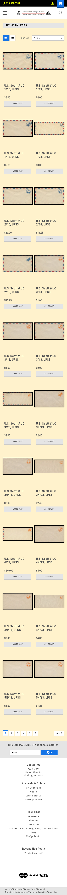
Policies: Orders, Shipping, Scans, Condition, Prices (33, 828)
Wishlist (33, 792)
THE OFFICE (33, 816)
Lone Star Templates (47, 892)
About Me (33, 820)
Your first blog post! (34, 853)
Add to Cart (18, 103)
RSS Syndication (33, 836)
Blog (33, 832)
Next (58, 733)
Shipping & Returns (33, 800)
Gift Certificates (33, 788)
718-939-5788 (13, 3)
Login (28, 796)
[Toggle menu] (5, 12)
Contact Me (33, 824)
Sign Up (37, 796)
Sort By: (25, 38)
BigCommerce (21, 892)
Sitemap (40, 889)
